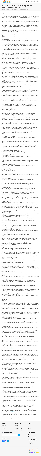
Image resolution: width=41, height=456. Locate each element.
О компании (4, 425)
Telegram (8, 441)
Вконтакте (3, 441)
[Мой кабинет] (28, 1)
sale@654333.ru (12, 256)
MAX (5, 441)
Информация (18, 423)
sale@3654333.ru (33, 437)
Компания (4, 423)
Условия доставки (18, 428)
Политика (3, 429)
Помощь (16, 425)
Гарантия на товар (18, 429)
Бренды (29, 428)
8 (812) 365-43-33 (33, 434)
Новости (3, 427)
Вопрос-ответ (30, 427)
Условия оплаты (18, 427)
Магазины (3, 428)
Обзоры (29, 429)
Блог (29, 425)
